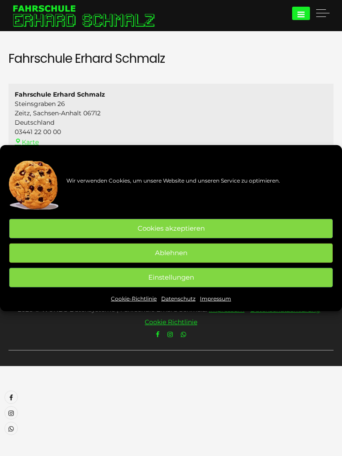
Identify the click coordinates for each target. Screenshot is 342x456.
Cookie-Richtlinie (134, 298)
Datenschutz (178, 298)
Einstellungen (171, 277)
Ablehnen (171, 252)
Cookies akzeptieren (171, 228)
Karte (30, 142)
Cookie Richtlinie (171, 322)
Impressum (215, 298)
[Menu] (301, 13)
